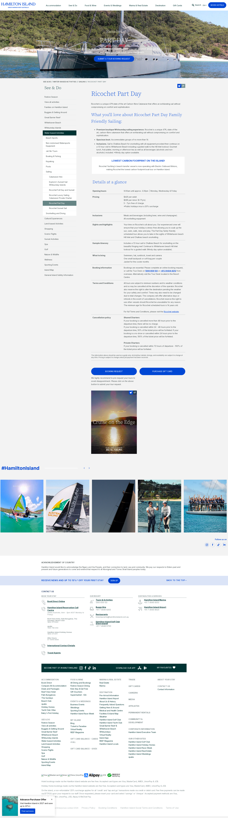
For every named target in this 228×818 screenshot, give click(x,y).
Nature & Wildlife (51, 254)
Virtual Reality (76, 729)
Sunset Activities (51, 239)
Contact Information (166, 689)
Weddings (74, 707)
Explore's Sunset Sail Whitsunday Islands (58, 183)
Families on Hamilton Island (56, 107)
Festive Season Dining (80, 686)
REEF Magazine (77, 732)
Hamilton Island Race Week (82, 713)
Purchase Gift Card (162, 371)
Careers (133, 693)
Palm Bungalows (48, 695)
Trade (132, 679)
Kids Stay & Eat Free (79, 689)
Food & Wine (76, 679)
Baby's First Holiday (50, 713)
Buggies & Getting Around (55, 112)
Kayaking (50, 161)
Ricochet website (171, 311)
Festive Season (51, 97)
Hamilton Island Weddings (140, 754)
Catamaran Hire (55, 177)
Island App (104, 738)
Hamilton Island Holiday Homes (59, 633)
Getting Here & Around (109, 707)
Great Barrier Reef (52, 117)
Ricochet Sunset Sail (58, 208)
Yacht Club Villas (48, 710)
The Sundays (47, 698)
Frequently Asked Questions (111, 704)
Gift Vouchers (76, 692)
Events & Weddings (80, 701)
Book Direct (46, 683)
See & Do (47, 82)
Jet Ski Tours (51, 151)
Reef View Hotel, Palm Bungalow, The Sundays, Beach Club (62, 620)
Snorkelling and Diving (55, 213)
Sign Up (114, 580)
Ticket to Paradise (78, 726)
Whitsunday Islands (52, 128)
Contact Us (164, 686)
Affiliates (134, 706)
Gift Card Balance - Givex (83, 749)
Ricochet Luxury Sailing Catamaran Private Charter (60, 196)
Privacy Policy (88, 808)
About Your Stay (166, 679)
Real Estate (104, 683)
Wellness (48, 260)
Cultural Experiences (53, 218)
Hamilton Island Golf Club (110, 720)
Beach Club (46, 701)
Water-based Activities (64, 82)
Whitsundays (105, 732)
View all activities (51, 102)
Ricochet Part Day (57, 203)
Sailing (82, 82)
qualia (52, 627)
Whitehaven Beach (52, 122)
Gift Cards (134, 686)
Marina (102, 686)
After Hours (53, 639)
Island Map (49, 270)
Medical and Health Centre (111, 710)
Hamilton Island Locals (108, 744)
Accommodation (50, 679)
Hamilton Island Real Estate (140, 751)
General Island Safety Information (58, 275)
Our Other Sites (137, 739)
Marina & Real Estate (110, 679)
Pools (48, 166)
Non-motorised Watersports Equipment (58, 144)
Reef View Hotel (48, 692)
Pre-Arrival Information (109, 695)
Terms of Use (172, 808)
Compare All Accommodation (53, 686)
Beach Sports (52, 138)
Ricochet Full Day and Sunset (61, 190)
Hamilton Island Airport (109, 698)
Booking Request (114, 371)
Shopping (48, 229)
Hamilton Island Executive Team (142, 732)
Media (132, 699)
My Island (75, 720)
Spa (46, 244)
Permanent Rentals (139, 712)
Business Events (77, 704)
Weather (103, 717)
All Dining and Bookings (80, 683)
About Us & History (107, 701)
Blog (72, 723)
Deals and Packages (50, 689)
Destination (105, 692)
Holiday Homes (48, 707)
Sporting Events (51, 265)
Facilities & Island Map (108, 713)
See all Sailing (114, 450)
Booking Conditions (107, 808)
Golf (46, 249)
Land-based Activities (53, 224)
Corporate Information (142, 729)
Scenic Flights (50, 234)
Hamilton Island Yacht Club (110, 723)
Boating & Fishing (53, 156)
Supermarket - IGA (78, 695)
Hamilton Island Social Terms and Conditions (141, 808)
